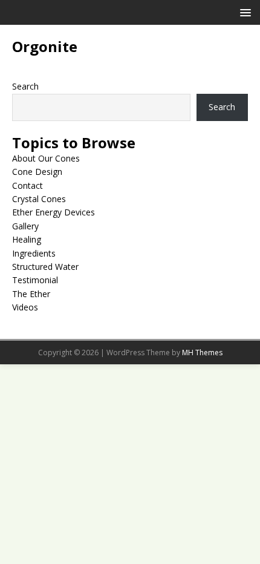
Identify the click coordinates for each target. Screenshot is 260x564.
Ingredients (34, 253)
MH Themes (202, 352)
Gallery (25, 226)
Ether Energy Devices (53, 212)
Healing (26, 239)
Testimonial (35, 280)
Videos (25, 307)
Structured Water (45, 266)
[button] (243, 12)
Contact (27, 185)
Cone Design (37, 171)
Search (25, 86)
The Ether (31, 294)
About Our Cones (46, 158)
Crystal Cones (39, 199)
